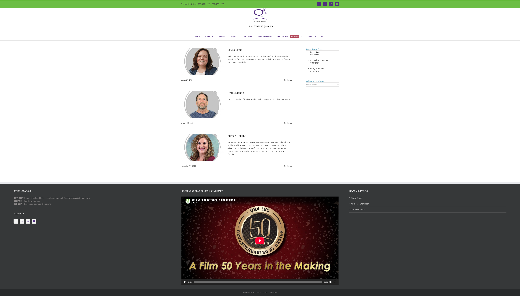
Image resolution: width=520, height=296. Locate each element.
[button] (322, 36)
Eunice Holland (236, 135)
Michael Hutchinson (319, 60)
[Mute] (330, 282)
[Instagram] (28, 221)
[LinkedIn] (22, 221)
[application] (260, 241)
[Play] (185, 282)
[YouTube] (34, 221)
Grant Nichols (235, 92)
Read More (288, 80)
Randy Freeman (317, 68)
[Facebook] (16, 221)
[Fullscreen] (335, 282)
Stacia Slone (234, 49)
